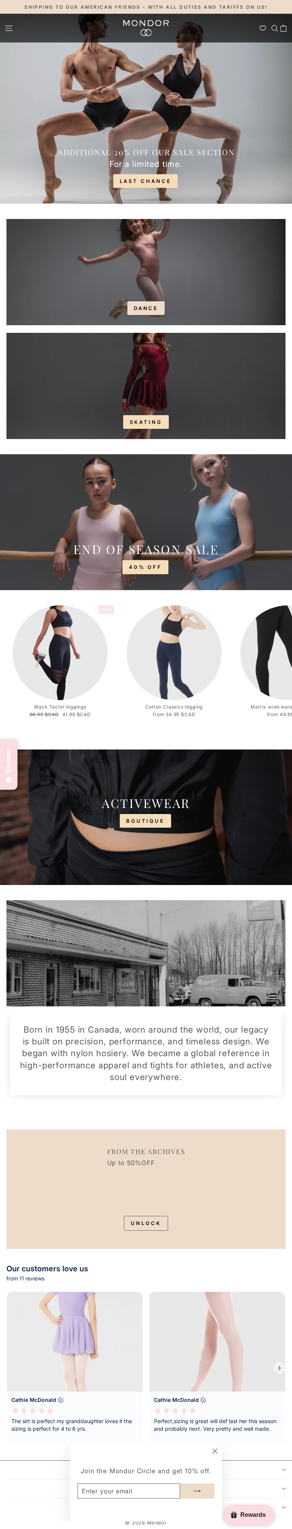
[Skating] (146, 386)
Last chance (145, 181)
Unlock (146, 1223)
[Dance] (146, 272)
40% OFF (145, 567)
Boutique (145, 821)
